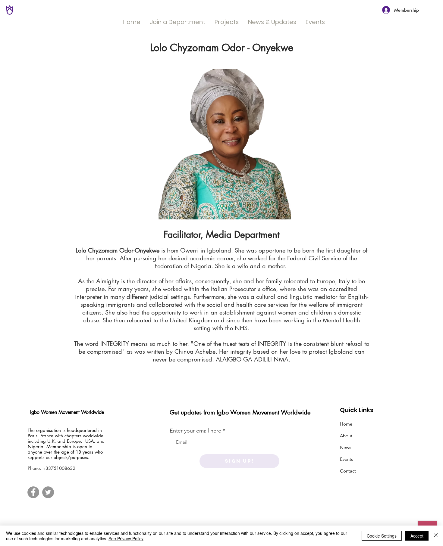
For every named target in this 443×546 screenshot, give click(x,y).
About (346, 436)
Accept (416, 536)
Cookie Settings (382, 536)
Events (346, 459)
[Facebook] (33, 492)
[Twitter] (48, 492)
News (345, 447)
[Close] (435, 535)
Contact (348, 471)
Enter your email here (195, 430)
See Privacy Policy (125, 538)
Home (346, 424)
